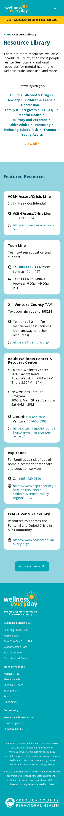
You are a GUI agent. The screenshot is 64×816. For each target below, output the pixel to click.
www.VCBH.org (50, 780)
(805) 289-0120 (30, 478)
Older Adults (11, 702)
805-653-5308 (37, 421)
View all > (32, 143)
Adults (7, 696)
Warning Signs (12, 635)
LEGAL (51, 784)
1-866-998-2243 (48, 20)
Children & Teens (13, 685)
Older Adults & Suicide (16, 658)
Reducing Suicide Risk (16, 630)
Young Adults (11, 690)
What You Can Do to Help (18, 641)
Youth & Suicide (13, 652)
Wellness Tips (11, 673)
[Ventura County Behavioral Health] (32, 802)
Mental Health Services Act (19, 717)
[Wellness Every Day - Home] (16, 7)
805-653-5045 (36, 417)
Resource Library (25, 34)
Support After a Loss (15, 647)
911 (23, 743)
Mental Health (12, 679)
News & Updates (13, 723)
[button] (55, 8)
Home (7, 34)
